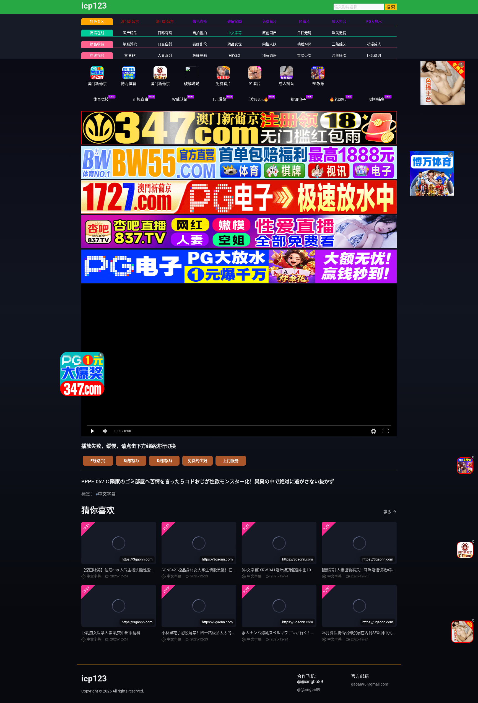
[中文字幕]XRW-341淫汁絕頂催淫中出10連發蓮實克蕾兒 (290, 570)
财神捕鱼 (377, 99)
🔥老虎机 (337, 99)
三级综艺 (339, 44)
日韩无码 (304, 33)
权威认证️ (180, 99)
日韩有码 (165, 33)
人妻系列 (165, 55)
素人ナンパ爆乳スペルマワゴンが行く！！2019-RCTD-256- (293, 633)
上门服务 (230, 460)
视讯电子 (298, 99)
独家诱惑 (269, 55)
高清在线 (97, 33)
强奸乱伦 (200, 44)
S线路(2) (131, 460)
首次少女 (304, 55)
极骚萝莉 (200, 55)
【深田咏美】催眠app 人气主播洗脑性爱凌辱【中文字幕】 (131, 570)
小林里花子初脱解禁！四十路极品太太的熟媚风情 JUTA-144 (213, 633)
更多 (387, 512)
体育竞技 (101, 99)
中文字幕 (234, 33)
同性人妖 (269, 44)
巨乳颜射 (374, 55)
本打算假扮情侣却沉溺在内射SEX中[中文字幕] (361, 633)
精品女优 (234, 44)
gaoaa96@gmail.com (369, 684)
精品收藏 (97, 44)
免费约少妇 (197, 460)
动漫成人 (374, 44)
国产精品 (130, 33)
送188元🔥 (258, 99)
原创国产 (269, 33)
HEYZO (234, 55)
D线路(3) (164, 460)
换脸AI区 (304, 44)
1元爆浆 (219, 99)
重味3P (130, 55)
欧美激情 (339, 33)
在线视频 (97, 55)
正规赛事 (140, 99)
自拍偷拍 (200, 33)
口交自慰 (165, 44)
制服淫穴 (130, 44)
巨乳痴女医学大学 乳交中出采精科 (110, 633)
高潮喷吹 (339, 55)
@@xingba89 (308, 689)
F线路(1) (97, 460)
